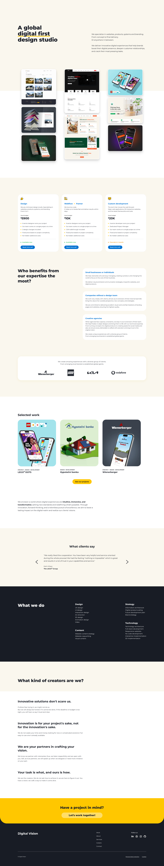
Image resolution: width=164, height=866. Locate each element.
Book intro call (28, 247)
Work (98, 832)
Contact (99, 846)
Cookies (144, 856)
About (98, 836)
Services (99, 839)
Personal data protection (132, 856)
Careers (99, 843)
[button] (39, 562)
